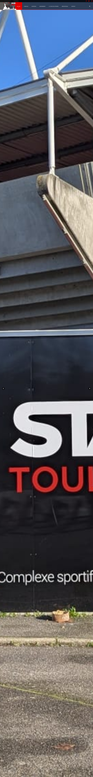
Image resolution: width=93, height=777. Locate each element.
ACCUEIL (18, 6)
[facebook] (86, 1)
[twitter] (89, 1)
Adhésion (34, 6)
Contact (73, 6)
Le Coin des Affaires (54, 6)
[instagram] (91, 1)
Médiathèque (65, 6)
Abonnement (42, 6)
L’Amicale (26, 6)
